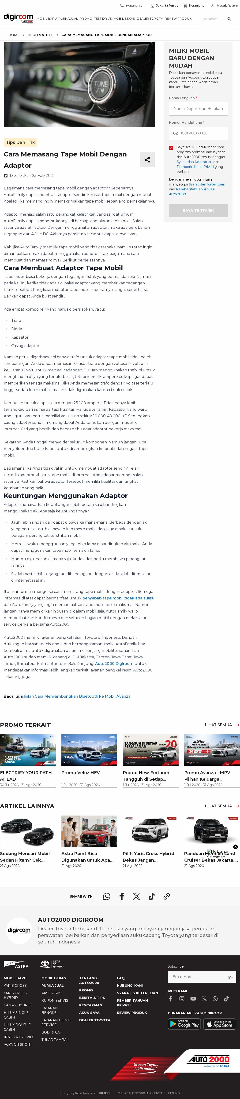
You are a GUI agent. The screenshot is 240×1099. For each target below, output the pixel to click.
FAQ (121, 978)
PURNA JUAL (52, 985)
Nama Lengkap (183, 98)
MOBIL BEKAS (53, 978)
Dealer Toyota (150, 18)
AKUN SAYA (89, 1013)
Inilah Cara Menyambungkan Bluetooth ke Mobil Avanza (77, 696)
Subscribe (176, 966)
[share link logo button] (166, 896)
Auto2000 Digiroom (114, 663)
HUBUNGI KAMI (130, 985)
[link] (28, 844)
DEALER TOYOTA (94, 1020)
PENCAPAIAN (90, 1005)
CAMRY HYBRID (17, 1005)
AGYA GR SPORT (18, 1044)
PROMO (86, 990)
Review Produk (178, 18)
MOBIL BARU (15, 978)
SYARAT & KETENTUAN (137, 993)
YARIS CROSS (15, 985)
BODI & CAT (51, 1032)
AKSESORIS (51, 993)
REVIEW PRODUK (132, 1013)
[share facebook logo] (121, 896)
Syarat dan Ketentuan (207, 184)
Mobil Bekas (124, 18)
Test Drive (103, 18)
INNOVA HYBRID (18, 1037)
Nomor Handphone (186, 122)
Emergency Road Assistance (85, 1093)
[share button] (147, 159)
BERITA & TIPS (92, 998)
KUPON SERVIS (54, 1000)
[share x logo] (136, 896)
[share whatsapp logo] (106, 896)
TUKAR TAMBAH (55, 1040)
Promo (86, 18)
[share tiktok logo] (151, 896)
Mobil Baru (47, 18)
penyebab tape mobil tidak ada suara (118, 598)
